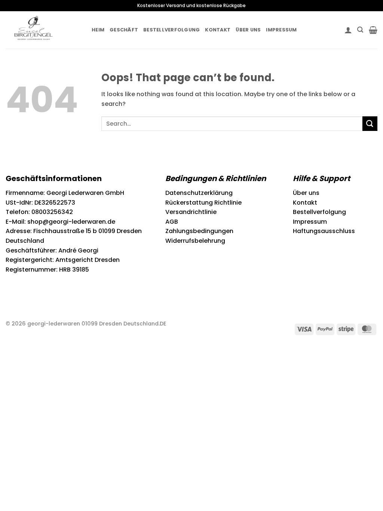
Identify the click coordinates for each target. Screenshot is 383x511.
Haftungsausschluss (324, 231)
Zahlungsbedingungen (199, 231)
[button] (348, 30)
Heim (98, 30)
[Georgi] (43, 30)
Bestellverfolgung (171, 30)
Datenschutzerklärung (199, 193)
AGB (171, 221)
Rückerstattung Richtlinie (203, 202)
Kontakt (217, 30)
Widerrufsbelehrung (195, 240)
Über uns (248, 30)
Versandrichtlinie (191, 212)
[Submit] (369, 123)
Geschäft (124, 30)
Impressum (281, 30)
